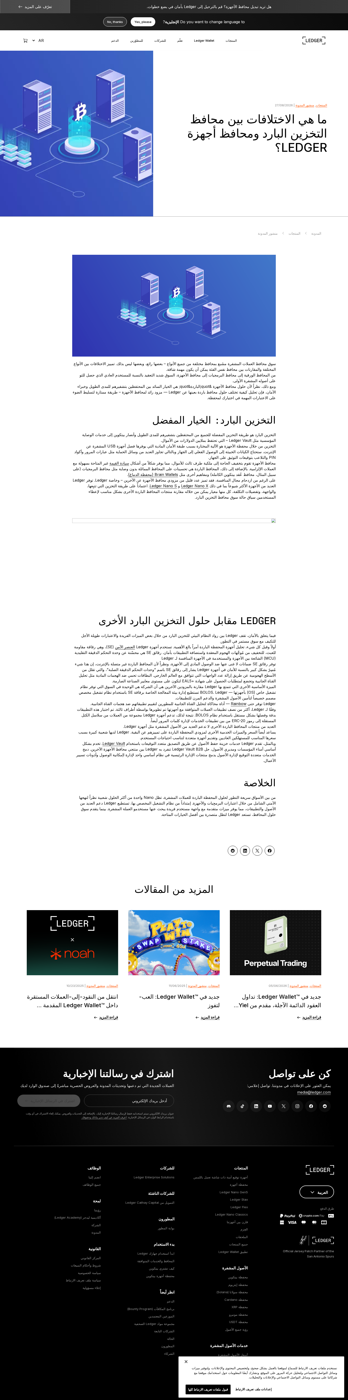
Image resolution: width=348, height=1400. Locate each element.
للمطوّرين (136, 40)
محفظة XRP (240, 1307)
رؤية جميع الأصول (236, 1329)
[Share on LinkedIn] (245, 851)
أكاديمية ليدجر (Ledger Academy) (77, 1217)
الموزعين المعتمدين (161, 1316)
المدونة (316, 233)
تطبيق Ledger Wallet (233, 1252)
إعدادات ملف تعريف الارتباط (253, 1389)
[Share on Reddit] (233, 851)
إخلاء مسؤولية (92, 1288)
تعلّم (180, 40)
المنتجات (231, 40)
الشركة (96, 1225)
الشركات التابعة (164, 1331)
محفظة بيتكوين (238, 1277)
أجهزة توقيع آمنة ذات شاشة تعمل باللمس (220, 1177)
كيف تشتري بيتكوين (161, 1268)
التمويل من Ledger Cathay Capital (149, 1202)
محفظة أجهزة (239, 1184)
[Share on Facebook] (270, 851)
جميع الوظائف (92, 1184)
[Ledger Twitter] (284, 1106)
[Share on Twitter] (257, 851)
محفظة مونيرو (238, 1314)
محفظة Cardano (236, 1300)
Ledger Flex (239, 1207)
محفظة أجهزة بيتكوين (160, 1276)
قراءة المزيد (311, 1017)
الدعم (115, 40)
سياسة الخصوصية (89, 1273)
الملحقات (242, 1237)
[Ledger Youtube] (270, 1106)
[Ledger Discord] (229, 1106)
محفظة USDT (238, 1322)
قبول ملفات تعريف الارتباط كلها (208, 1389)
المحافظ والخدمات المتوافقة (155, 1261)
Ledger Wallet (204, 40)
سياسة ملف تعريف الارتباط (83, 1280)
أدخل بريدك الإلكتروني (149, 1100)
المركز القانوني (91, 1258)
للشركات (160, 40)
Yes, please (143, 22)
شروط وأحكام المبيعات (86, 1265)
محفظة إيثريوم (238, 1285)
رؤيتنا (97, 1210)
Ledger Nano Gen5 (234, 1192)
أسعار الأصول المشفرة (233, 1355)
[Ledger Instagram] (297, 1106)
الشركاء (169, 1353)
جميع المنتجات (238, 1244)
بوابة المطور (166, 1228)
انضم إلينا (95, 1177)
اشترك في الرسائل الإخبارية (53, 1100)
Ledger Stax (239, 1199)
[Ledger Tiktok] (242, 1106)
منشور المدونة (304, 105)
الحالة (170, 1339)
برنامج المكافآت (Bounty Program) (150, 1309)
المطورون (167, 1346)
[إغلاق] (186, 1361)
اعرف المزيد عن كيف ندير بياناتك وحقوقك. (104, 1117)
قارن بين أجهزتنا (237, 1222)
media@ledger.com (314, 1092)
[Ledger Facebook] (311, 1106)
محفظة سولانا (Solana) (232, 1292)
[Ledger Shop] (25, 40)
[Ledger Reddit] (325, 1106)
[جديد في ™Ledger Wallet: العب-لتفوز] (174, 942)
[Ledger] (314, 40)
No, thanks (115, 22)
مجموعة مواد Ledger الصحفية (154, 1324)
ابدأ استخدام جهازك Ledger (156, 1253)
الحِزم (244, 1229)
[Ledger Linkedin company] (256, 1106)
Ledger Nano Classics (231, 1214)
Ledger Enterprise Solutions (154, 1177)
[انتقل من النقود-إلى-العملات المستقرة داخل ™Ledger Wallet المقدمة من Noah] (72, 942)
